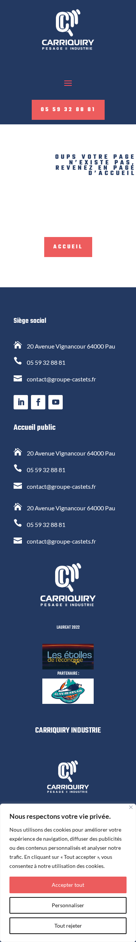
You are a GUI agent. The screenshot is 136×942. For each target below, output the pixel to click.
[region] (68, 873)
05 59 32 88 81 (68, 109)
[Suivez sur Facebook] (38, 402)
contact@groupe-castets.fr (61, 379)
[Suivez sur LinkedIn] (21, 402)
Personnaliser (68, 905)
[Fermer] (131, 807)
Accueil (68, 247)
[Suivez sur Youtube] (55, 402)
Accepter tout (68, 885)
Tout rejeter (68, 925)
